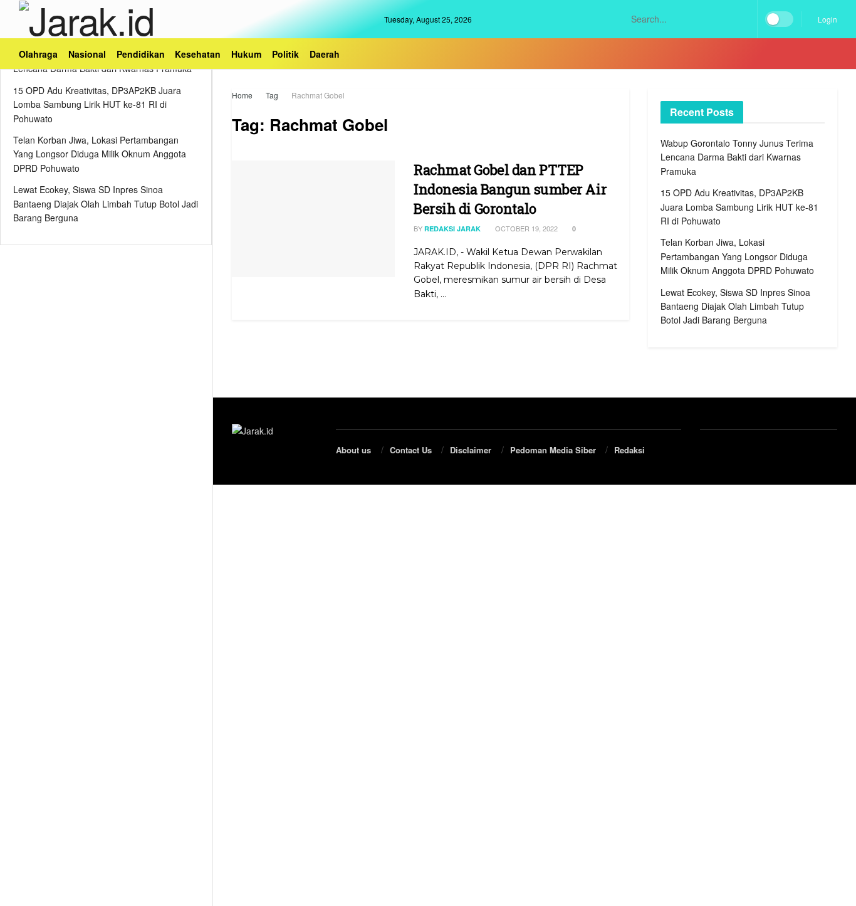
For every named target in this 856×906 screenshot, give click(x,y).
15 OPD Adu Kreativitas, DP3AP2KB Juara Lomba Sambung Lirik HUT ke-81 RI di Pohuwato (97, 104)
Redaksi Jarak (452, 228)
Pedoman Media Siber (553, 450)
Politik (285, 54)
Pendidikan (141, 54)
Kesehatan (198, 54)
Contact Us (411, 450)
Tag (272, 95)
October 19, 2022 (525, 228)
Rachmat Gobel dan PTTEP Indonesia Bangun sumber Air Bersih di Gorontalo (510, 189)
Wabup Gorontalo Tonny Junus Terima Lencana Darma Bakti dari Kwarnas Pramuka (736, 157)
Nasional (87, 54)
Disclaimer (470, 450)
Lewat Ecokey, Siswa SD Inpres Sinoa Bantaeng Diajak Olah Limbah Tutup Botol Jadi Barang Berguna (105, 203)
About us (353, 450)
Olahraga (38, 54)
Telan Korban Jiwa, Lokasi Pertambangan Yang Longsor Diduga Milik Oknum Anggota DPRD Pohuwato (99, 154)
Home (242, 95)
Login (826, 19)
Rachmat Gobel (318, 95)
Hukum (246, 54)
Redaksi (629, 450)
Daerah (325, 54)
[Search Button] (742, 19)
